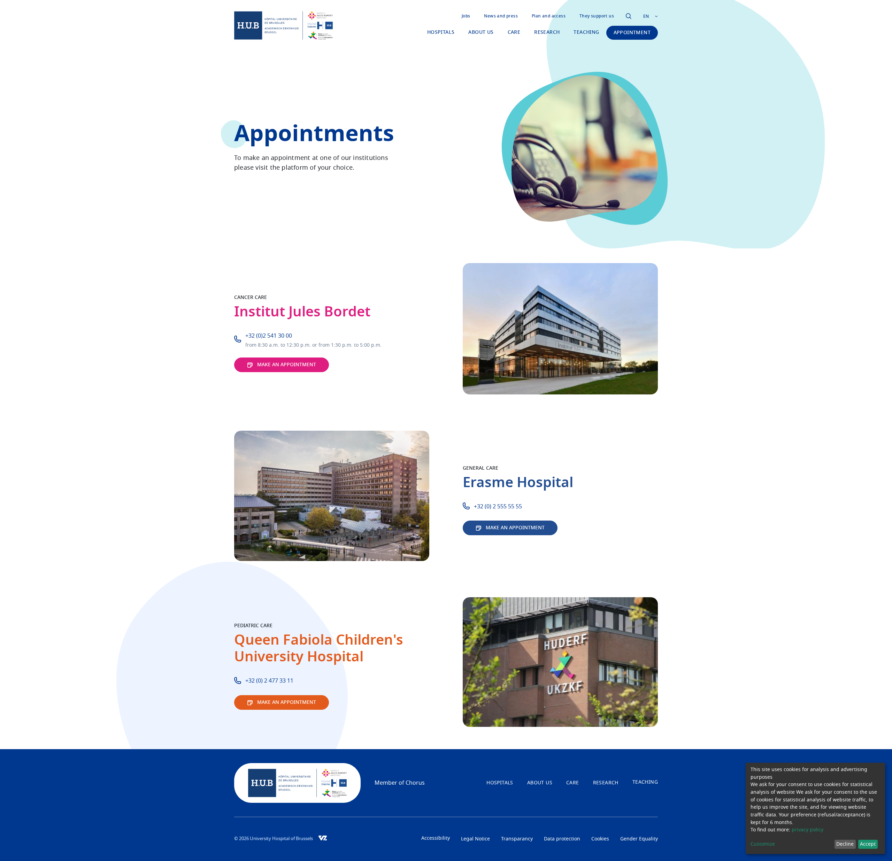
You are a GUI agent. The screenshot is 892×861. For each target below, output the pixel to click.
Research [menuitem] (547, 32)
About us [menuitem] (480, 32)
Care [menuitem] (514, 32)
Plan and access (549, 16)
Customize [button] (763, 844)
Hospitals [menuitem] (441, 32)
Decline (845, 844)
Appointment (632, 32)
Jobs (466, 16)
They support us (596, 16)
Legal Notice (475, 839)
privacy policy (807, 830)
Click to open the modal (628, 16)
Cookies (600, 839)
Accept (868, 844)
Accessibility (435, 838)
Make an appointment (286, 364)
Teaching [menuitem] (586, 32)
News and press (501, 16)
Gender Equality (639, 839)
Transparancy (517, 839)
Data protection (562, 839)
